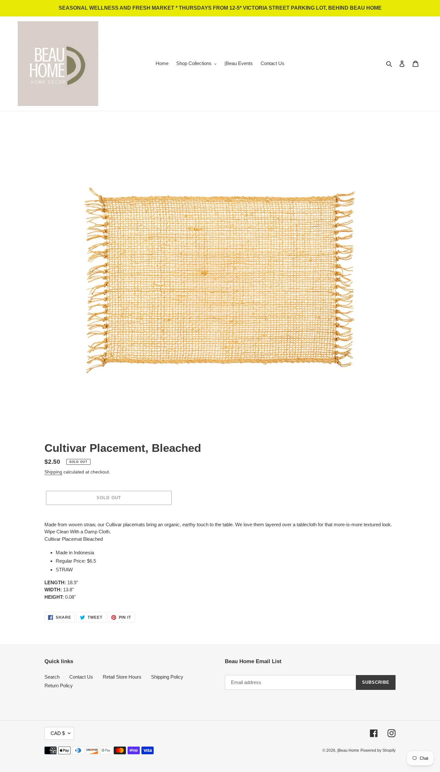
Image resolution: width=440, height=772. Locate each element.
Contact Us (81, 677)
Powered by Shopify (378, 750)
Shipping (53, 471)
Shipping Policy (167, 677)
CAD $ (58, 733)
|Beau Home (348, 750)
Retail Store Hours (122, 677)
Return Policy (58, 685)
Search (52, 677)
